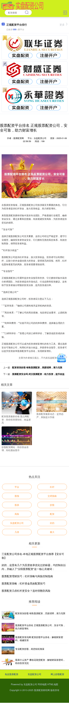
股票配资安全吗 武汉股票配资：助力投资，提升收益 (38, 374)
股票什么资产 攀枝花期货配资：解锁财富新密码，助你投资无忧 (40, 661)
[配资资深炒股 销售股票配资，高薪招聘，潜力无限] (8, 615)
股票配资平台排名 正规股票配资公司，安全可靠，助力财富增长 (40, 627)
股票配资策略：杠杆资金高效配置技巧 (23, 583)
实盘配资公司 (17, 523)
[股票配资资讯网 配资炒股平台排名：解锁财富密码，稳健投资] (8, 639)
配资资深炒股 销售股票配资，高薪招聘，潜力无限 (37, 367)
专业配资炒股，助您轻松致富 (29, 648)
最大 (52, 532)
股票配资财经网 (42, 690)
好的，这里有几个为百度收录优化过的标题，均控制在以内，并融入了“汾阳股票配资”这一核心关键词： (34, 567)
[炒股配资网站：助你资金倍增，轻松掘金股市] (17, 435)
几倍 (17, 532)
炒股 (52, 504)
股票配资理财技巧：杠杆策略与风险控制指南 (27, 576)
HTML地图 (52, 684)
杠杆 (52, 486)
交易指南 (52, 495)
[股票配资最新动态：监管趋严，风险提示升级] (51, 401)
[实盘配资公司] (22, 5)
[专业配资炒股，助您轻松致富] (8, 650)
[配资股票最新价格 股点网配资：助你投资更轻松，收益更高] (17, 402)
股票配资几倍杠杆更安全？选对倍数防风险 (26, 590)
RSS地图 (42, 684)
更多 (62, 24)
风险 (17, 513)
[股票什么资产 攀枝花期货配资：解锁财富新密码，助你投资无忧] (8, 662)
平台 (17, 486)
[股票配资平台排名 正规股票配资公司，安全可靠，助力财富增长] (8, 627)
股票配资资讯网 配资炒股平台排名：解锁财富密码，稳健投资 (39, 638)
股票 (17, 504)
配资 (52, 513)
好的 (52, 523)
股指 (17, 495)
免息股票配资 (11, 674)
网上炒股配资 (57, 674)
